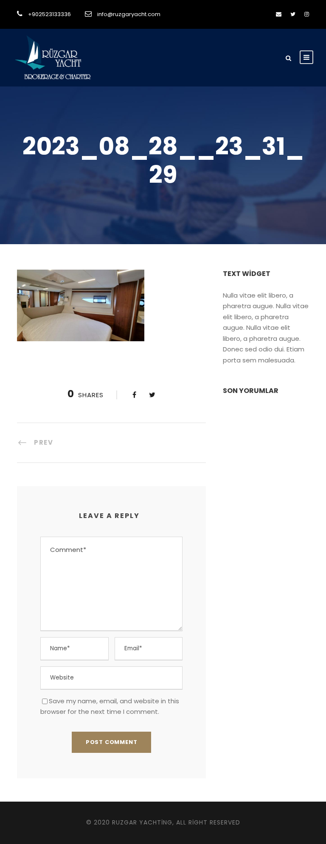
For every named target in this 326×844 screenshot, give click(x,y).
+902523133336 (49, 14)
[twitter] (292, 14)
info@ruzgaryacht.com (128, 14)
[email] (278, 14)
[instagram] (306, 14)
